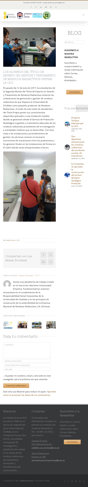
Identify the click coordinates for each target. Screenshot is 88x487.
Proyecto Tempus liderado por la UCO (77, 122)
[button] (4, 325)
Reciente (82, 108)
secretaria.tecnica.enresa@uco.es (48, 460)
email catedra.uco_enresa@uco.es (54, 3)
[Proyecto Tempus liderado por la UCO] (67, 123)
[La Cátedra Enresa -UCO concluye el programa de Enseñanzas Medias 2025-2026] (37, 322)
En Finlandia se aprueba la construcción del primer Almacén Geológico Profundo (77, 174)
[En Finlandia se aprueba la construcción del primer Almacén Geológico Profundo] (67, 173)
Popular (70, 108)
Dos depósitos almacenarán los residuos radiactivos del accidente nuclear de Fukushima (78, 146)
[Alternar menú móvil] (84, 15)
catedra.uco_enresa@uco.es (45, 447)
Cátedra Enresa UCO (26, 481)
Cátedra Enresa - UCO (13, 240)
